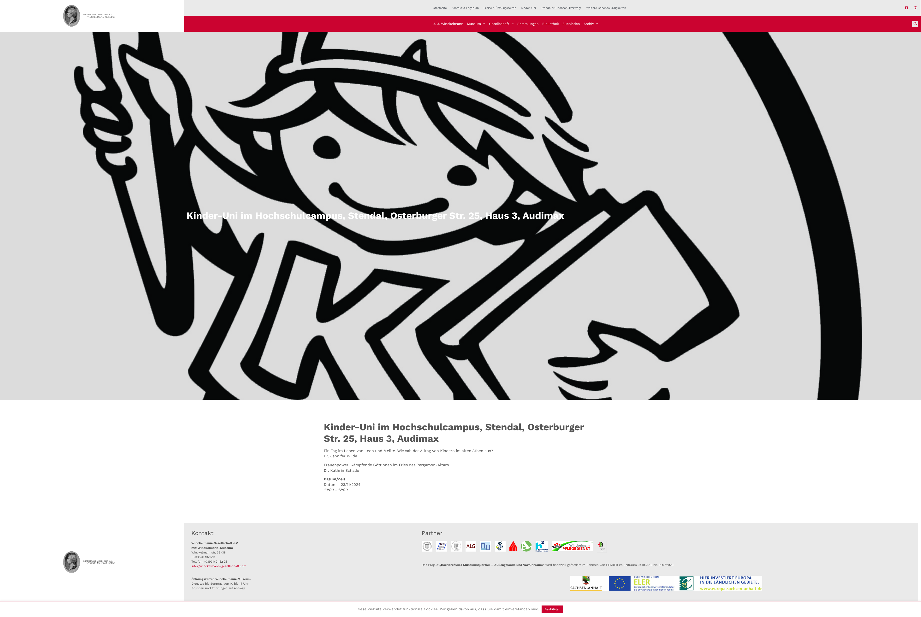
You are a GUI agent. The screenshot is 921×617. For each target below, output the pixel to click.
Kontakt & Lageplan (465, 8)
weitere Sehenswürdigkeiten (606, 8)
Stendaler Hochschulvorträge (561, 8)
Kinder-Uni (528, 8)
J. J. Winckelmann (448, 24)
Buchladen (571, 24)
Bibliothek (550, 24)
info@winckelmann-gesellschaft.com (218, 566)
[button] (915, 24)
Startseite (440, 8)
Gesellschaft (499, 24)
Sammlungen (528, 24)
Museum (474, 24)
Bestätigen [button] (552, 609)
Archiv (589, 24)
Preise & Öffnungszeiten (500, 8)
